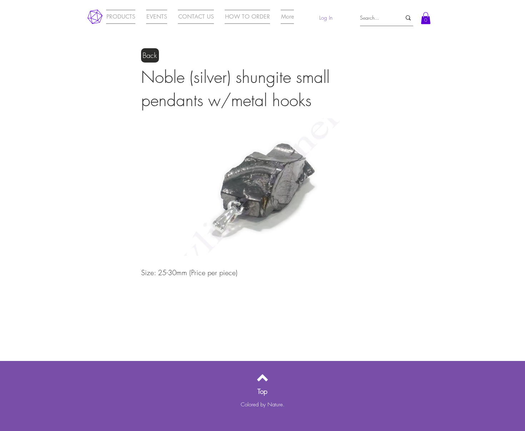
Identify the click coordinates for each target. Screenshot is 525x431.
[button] (426, 18)
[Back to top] (262, 377)
